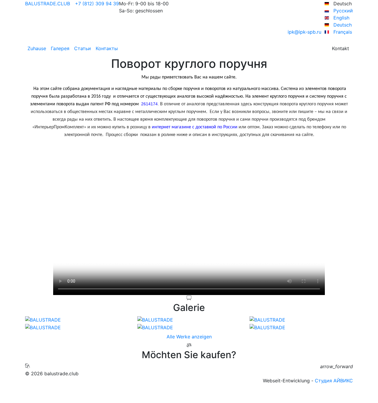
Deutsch (342, 25)
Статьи (82, 48)
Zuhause (36, 48)
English (340, 18)
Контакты (107, 48)
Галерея (60, 48)
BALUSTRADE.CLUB (47, 3)
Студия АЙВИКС (334, 381)
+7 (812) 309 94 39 (96, 3)
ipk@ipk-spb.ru (305, 32)
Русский (342, 11)
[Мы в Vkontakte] (188, 388)
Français (342, 32)
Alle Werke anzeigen (189, 337)
